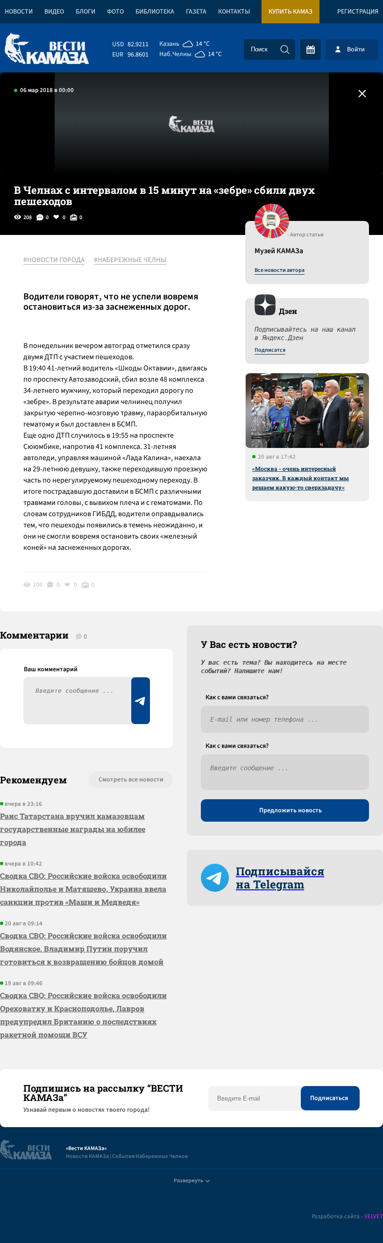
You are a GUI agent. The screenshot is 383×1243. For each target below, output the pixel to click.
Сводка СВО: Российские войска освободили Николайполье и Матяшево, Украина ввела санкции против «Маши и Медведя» (83, 889)
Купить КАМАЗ (290, 11)
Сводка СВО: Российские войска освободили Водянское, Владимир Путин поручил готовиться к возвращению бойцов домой (83, 948)
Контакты (234, 11)
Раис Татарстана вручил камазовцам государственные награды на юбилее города (72, 829)
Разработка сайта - (347, 1217)
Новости (19, 11)
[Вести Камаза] (47, 49)
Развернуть (188, 1181)
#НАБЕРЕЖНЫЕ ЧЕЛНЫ (130, 260)
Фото (115, 11)
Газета (196, 11)
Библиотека (154, 11)
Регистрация (357, 11)
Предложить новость (290, 810)
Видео (54, 11)
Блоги (85, 11)
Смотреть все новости (131, 779)
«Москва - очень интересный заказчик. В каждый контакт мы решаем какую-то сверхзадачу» (300, 478)
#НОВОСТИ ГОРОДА (54, 260)
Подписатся (270, 350)
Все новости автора (280, 270)
